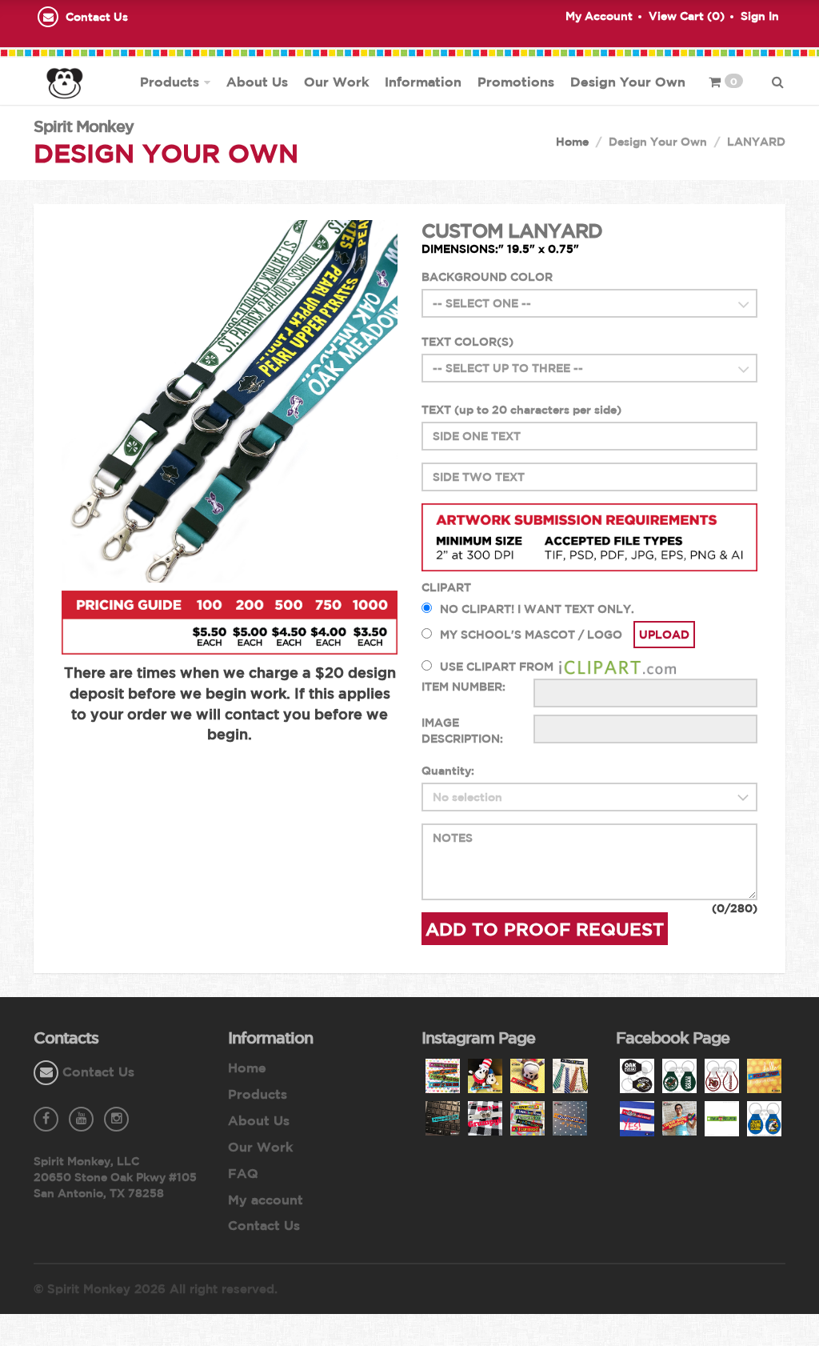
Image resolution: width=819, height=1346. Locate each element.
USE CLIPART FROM (498, 666)
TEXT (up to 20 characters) (521, 409)
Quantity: (447, 770)
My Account (599, 16)
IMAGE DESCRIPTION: (462, 730)
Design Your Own (627, 81)
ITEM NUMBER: (463, 686)
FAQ (243, 1173)
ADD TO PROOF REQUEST (544, 929)
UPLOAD (664, 634)
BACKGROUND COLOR (487, 276)
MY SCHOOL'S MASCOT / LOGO (531, 634)
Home (572, 141)
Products (169, 81)
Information (423, 81)
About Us (257, 81)
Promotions (515, 81)
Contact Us (97, 16)
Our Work (336, 81)
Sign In (760, 16)
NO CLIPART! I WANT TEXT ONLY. (537, 609)
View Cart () (687, 16)
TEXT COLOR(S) (467, 341)
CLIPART (446, 587)
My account (265, 1199)
